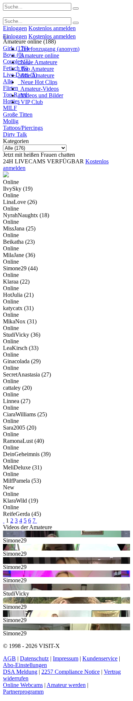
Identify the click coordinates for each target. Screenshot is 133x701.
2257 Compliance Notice (70, 672)
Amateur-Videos (38, 89)
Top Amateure (36, 69)
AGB (9, 658)
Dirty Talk (15, 134)
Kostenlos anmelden (52, 28)
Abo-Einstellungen (25, 665)
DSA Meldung (20, 672)
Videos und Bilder (40, 95)
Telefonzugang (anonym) (48, 49)
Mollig (10, 121)
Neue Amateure (37, 62)
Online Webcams (23, 685)
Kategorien (16, 141)
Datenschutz (34, 658)
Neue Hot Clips (37, 82)
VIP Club (30, 102)
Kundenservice (99, 658)
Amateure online (38, 55)
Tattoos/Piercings (23, 128)
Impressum (65, 658)
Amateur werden (66, 685)
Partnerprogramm (23, 691)
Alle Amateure (36, 75)
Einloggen (15, 28)
